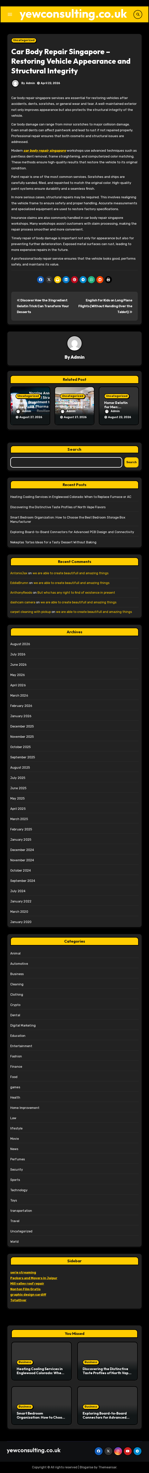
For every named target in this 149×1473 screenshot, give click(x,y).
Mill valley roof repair (27, 1283)
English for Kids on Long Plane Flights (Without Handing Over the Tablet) (105, 306)
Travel (14, 1221)
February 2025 (21, 829)
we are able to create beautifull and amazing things (70, 573)
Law (13, 1118)
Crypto (15, 1005)
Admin (30, 83)
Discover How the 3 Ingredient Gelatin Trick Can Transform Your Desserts (43, 306)
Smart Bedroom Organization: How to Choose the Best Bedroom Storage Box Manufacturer (41, 1419)
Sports (15, 1180)
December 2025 (22, 726)
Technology (19, 1190)
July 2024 (18, 891)
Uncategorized (24, 40)
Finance (16, 1066)
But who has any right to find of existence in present (76, 592)
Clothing (16, 994)
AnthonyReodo (21, 592)
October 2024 (20, 870)
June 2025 (18, 788)
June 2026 (18, 664)
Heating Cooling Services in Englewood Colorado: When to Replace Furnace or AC (70, 497)
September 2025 (22, 757)
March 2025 (19, 819)
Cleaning (17, 984)
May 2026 (17, 675)
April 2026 (18, 685)
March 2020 (19, 912)
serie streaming (23, 1272)
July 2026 (18, 654)
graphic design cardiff (28, 1294)
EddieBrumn (19, 583)
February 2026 (21, 706)
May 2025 (17, 798)
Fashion (16, 1056)
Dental (15, 1015)
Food (14, 1077)
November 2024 (22, 860)
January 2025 (20, 839)
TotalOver (18, 1300)
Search (74, 449)
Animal (15, 953)
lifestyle (16, 1128)
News (14, 1149)
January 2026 (20, 716)
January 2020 (20, 922)
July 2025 (17, 778)
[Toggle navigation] (10, 14)
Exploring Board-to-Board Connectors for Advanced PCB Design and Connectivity (72, 532)
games (15, 1087)
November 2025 (22, 737)
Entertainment (21, 1046)
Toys (13, 1200)
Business (17, 974)
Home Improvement (24, 1108)
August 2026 (20, 644)
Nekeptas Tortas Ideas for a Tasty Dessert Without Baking (53, 542)
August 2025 (20, 767)
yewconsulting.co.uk (73, 13)
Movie (14, 1139)
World (14, 1241)
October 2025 (20, 747)
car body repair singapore (44, 150)
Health (15, 1097)
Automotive (19, 964)
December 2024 (22, 850)
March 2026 (19, 695)
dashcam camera (22, 602)
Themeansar (107, 1467)
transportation (21, 1211)
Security (16, 1169)
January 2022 (20, 901)
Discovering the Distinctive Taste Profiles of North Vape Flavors (58, 507)
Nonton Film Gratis (25, 1289)
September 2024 (22, 881)
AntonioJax (18, 573)
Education (18, 1036)
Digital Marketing (23, 1025)
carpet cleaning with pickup (30, 612)
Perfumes (17, 1159)
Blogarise (86, 1467)
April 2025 (18, 809)
